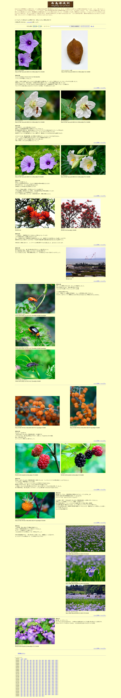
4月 (30, 660)
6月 (37, 660)
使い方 (92, 26)
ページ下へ (103, 88)
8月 (43, 660)
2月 (24, 660)
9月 (46, 660)
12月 (25, 659)
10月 (49, 660)
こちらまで (29, 22)
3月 (27, 660)
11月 (22, 659)
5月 (33, 660)
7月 (40, 660)
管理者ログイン (21, 653)
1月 (21, 660)
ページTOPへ (97, 88)
